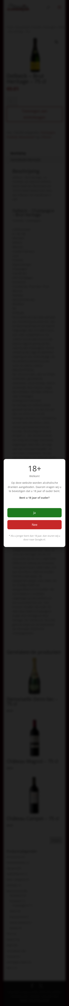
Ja (34, 513)
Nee (34, 525)
